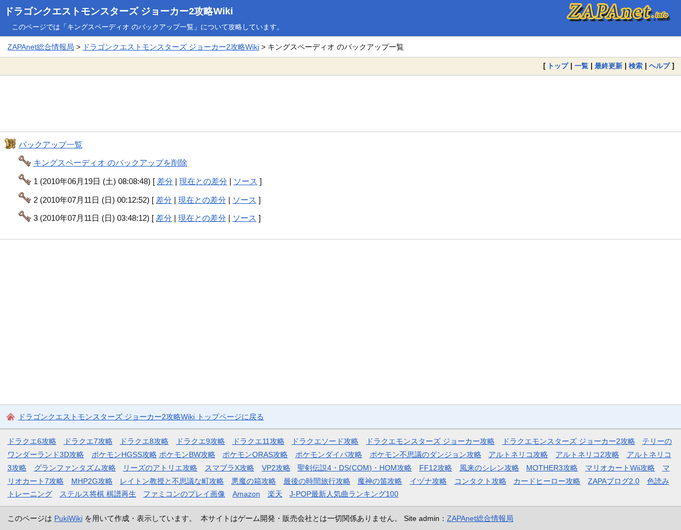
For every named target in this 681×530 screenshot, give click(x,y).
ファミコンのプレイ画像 (184, 494)
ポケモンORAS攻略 (255, 454)
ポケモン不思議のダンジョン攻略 (425, 454)
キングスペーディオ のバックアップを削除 (110, 162)
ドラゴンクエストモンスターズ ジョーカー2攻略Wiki (118, 11)
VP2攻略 (276, 467)
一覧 (581, 66)
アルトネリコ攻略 (518, 454)
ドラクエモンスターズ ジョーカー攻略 (430, 441)
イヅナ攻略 (428, 481)
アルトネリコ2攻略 (587, 454)
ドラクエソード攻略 (325, 441)
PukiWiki (68, 518)
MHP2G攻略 (92, 481)
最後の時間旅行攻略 (317, 481)
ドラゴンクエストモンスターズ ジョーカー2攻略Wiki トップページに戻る (141, 416)
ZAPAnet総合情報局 (40, 47)
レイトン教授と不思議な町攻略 (172, 481)
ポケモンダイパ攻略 (328, 454)
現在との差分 (203, 181)
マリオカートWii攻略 (620, 467)
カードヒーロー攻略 (546, 481)
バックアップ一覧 (50, 144)
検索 (636, 66)
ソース (246, 181)
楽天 (275, 494)
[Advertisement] (340, 103)
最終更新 (608, 66)
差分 (165, 181)
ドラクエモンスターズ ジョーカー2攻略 (568, 441)
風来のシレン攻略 (489, 467)
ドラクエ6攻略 (31, 441)
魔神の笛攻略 (380, 481)
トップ (557, 66)
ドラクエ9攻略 (200, 441)
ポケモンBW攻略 (187, 454)
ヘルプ (659, 66)
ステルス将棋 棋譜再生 (98, 494)
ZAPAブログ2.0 (614, 481)
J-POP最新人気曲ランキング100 (343, 494)
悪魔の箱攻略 (253, 481)
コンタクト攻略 (480, 481)
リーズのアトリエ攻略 (160, 467)
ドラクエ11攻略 (258, 441)
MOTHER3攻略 (552, 467)
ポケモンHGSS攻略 (124, 454)
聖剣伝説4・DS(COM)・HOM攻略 (354, 467)
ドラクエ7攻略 (88, 441)
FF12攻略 (435, 467)
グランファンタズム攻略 (75, 467)
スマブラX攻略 (229, 467)
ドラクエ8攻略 (144, 441)
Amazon (246, 494)
